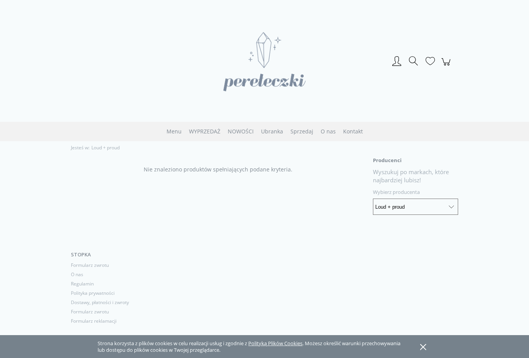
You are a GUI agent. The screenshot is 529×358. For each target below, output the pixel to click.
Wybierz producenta (396, 192)
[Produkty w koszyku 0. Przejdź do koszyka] (447, 65)
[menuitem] (174, 131)
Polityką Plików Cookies (275, 343)
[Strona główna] (264, 61)
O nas (77, 274)
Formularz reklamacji (94, 321)
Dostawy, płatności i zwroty (100, 302)
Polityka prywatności (93, 293)
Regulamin (82, 283)
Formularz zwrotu (90, 265)
